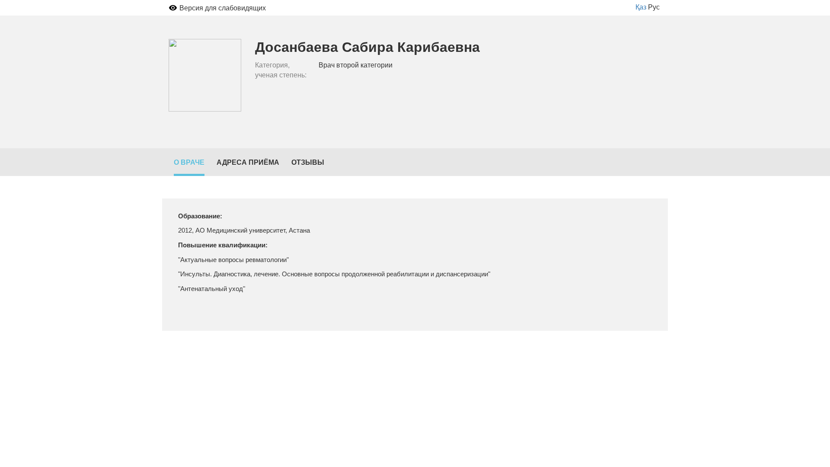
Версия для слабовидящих (222, 8)
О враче (189, 162)
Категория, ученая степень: (280, 70)
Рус (654, 7)
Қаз (640, 7)
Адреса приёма (248, 162)
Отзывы (307, 162)
